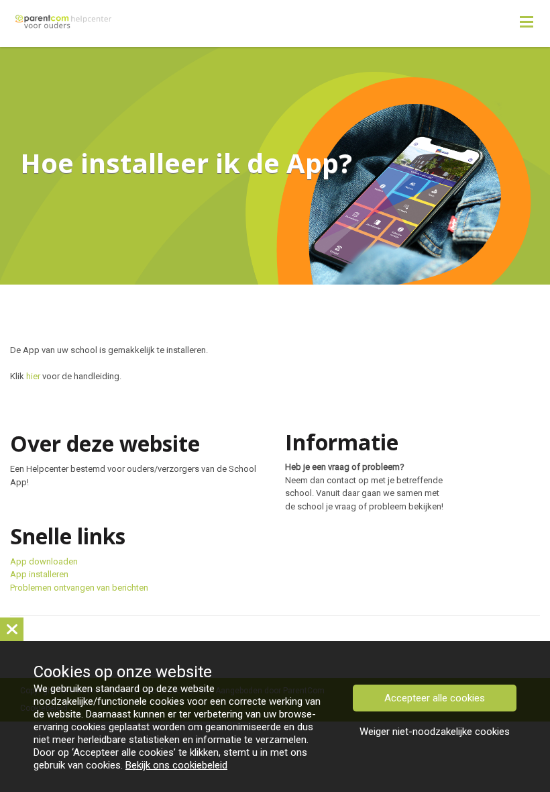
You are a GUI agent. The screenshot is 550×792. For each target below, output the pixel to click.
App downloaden (44, 561)
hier (33, 376)
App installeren (39, 574)
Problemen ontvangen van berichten (79, 588)
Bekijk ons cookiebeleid (176, 765)
